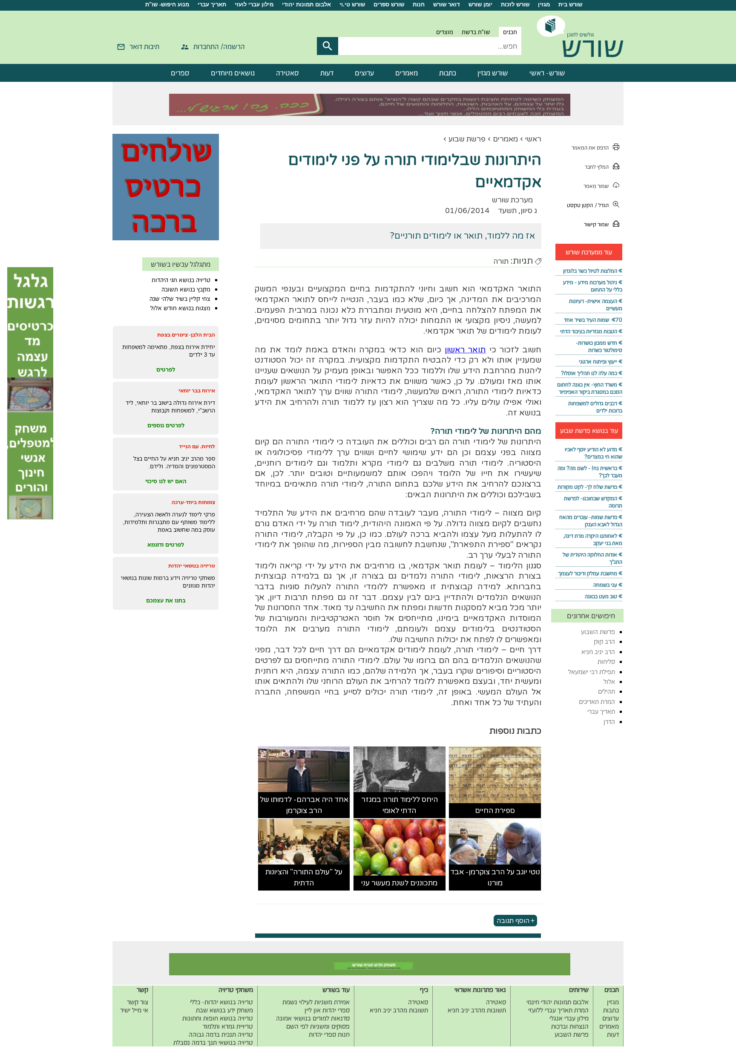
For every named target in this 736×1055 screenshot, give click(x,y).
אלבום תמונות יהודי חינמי (557, 1002)
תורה (501, 261)
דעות (327, 73)
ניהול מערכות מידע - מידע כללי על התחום (592, 286)
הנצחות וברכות (570, 1026)
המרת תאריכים (597, 702)
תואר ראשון (465, 350)
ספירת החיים (495, 810)
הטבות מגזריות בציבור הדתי (588, 331)
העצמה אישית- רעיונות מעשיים (595, 304)
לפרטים (165, 369)
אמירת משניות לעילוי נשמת (316, 1002)
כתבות (447, 73)
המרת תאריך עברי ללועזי (558, 1010)
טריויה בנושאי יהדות (191, 565)
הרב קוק (604, 641)
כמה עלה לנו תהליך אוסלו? (589, 373)
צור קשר (137, 1002)
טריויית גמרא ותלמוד (228, 1026)
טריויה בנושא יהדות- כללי (221, 1002)
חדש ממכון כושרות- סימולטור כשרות (599, 346)
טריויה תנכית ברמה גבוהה (221, 1034)
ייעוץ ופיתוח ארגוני (598, 361)
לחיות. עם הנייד (197, 446)
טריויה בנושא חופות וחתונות (217, 1018)
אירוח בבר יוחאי (196, 390)
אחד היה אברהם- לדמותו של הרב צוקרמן (304, 805)
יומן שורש (480, 4)
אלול (609, 681)
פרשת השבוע (598, 632)
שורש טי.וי (352, 4)
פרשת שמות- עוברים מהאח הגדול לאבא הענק (590, 520)
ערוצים (364, 73)
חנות (419, 4)
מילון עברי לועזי (254, 4)
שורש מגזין (492, 73)
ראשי (533, 139)
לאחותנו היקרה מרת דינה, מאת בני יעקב (593, 539)
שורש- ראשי (547, 73)
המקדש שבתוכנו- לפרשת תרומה (593, 502)
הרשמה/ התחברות (219, 46)
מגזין (544, 4)
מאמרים (406, 73)
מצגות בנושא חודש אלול (180, 308)
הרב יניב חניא (598, 652)
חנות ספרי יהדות (329, 1034)
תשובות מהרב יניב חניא (477, 1010)
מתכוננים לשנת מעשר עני (399, 883)
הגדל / (602, 205)
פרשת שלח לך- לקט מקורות (587, 486)
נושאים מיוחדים (233, 73)
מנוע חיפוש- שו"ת (167, 4)
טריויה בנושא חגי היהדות (181, 280)
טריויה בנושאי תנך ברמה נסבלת (213, 1042)
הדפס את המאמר (590, 147)
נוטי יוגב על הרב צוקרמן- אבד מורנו (495, 878)
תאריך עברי (212, 4)
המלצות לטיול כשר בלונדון (590, 270)
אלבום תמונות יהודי (306, 4)
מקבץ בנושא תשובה (185, 289)
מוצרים (444, 32)
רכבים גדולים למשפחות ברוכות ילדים (595, 407)
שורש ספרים (389, 4)
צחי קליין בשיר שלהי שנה (180, 299)
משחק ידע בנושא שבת (224, 1010)
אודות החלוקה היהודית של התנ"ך (592, 558)
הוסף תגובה (513, 920)
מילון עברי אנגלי (569, 1018)
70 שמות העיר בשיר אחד (593, 319)
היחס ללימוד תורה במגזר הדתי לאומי (399, 805)
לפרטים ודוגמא (165, 544)
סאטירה (287, 73)
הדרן (609, 722)
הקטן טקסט (580, 205)
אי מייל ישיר (134, 1010)
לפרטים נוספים (165, 425)
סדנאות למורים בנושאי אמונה (313, 1018)
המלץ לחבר (597, 166)
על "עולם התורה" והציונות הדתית (303, 878)
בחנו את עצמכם (166, 600)
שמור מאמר (596, 186)
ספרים (180, 73)
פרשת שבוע (467, 139)
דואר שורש (446, 4)
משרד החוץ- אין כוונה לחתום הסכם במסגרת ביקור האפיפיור (589, 388)
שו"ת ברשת (476, 32)
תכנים (510, 32)
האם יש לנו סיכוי (166, 481)
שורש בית (570, 4)
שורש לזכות (515, 4)
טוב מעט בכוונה (601, 596)
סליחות (606, 661)
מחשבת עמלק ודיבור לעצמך (587, 573)
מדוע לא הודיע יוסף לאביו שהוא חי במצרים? (593, 453)
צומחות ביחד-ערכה (193, 502)
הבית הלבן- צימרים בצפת (186, 334)
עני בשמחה (605, 584)
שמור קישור (596, 224)
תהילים (606, 691)
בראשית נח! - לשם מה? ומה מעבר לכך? (590, 471)
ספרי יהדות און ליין (327, 1010)
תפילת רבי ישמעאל (591, 672)
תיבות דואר (144, 46)
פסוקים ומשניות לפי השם (318, 1026)
